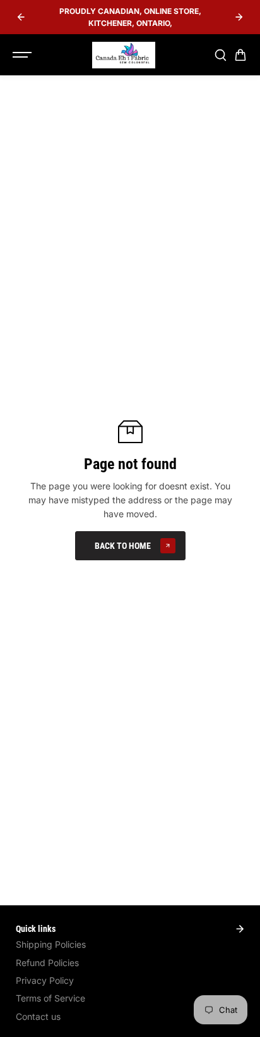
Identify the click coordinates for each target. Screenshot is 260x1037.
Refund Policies (47, 962)
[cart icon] (240, 55)
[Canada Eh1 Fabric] (123, 55)
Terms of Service (50, 998)
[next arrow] (239, 17)
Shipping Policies (51, 944)
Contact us (38, 1016)
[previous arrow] (20, 17)
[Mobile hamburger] (23, 55)
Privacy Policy (45, 980)
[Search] (220, 55)
